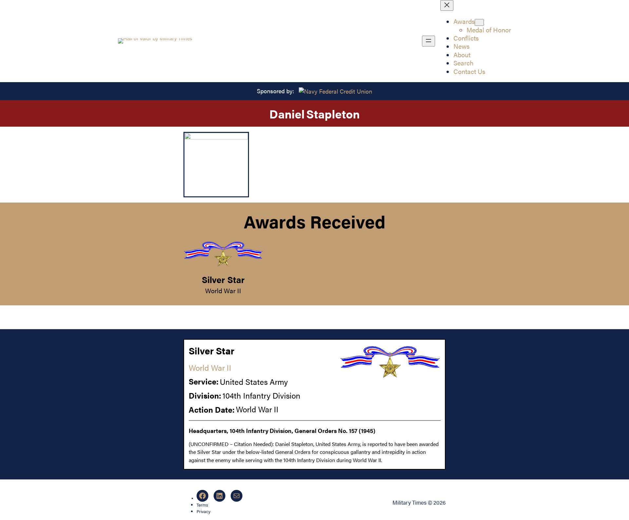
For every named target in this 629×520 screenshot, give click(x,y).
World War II (223, 290)
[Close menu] (446, 5)
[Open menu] (428, 41)
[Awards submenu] (479, 22)
